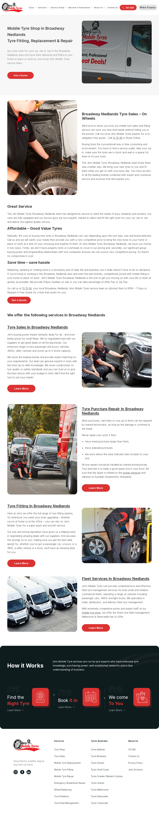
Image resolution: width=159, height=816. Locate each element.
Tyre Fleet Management (66, 803)
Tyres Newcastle (99, 796)
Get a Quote (20, 75)
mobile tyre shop (91, 612)
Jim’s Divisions (135, 769)
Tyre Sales (59, 756)
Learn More (21, 388)
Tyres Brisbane (98, 756)
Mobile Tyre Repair (64, 776)
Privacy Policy (135, 763)
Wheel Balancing (62, 789)
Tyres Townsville (99, 803)
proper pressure (132, 472)
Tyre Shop (59, 749)
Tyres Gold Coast (100, 769)
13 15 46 (117, 137)
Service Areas (57, 7)
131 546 (132, 749)
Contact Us (112, 7)
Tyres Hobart (97, 783)
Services (42, 7)
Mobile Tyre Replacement (67, 763)
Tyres (31, 7)
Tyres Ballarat (98, 749)
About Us (98, 7)
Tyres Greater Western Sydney (107, 776)
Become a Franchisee (79, 7)
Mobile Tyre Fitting (63, 769)
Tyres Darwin (97, 763)
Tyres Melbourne (99, 789)
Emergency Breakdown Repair (69, 783)
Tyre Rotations (61, 796)
